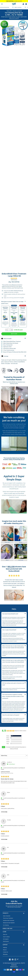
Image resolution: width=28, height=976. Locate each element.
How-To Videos (6, 936)
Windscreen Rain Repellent (9, 922)
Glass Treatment (6, 915)
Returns (5, 949)
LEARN (4, 931)
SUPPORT (5, 944)
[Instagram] (15, 960)
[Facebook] (10, 960)
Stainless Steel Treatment (8, 920)
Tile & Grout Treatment (8, 918)
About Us (5, 934)
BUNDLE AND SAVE (7, 928)
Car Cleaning (6, 925)
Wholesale (5, 954)
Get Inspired (5, 939)
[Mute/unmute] (13, 388)
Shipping (5, 947)
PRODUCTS (5, 913)
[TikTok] (18, 960)
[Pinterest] (12, 960)
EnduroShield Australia (13, 963)
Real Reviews (6, 941)
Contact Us (5, 952)
